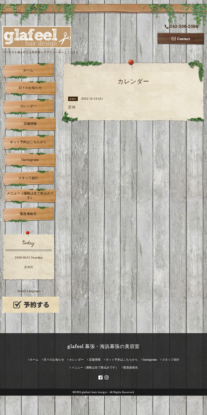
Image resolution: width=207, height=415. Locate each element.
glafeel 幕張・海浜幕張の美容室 (103, 346)
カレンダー (28, 106)
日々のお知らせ (30, 88)
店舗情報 (30, 124)
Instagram (30, 160)
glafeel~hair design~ (95, 392)
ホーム (28, 70)
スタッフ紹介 (28, 178)
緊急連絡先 (28, 214)
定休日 (28, 267)
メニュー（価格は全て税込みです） (30, 195)
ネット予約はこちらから (28, 142)
